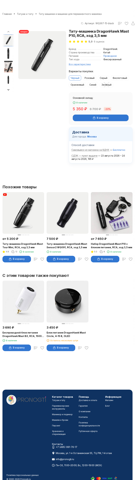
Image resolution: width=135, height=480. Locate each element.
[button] (8, 89)
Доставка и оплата (88, 400)
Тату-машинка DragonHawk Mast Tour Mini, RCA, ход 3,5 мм (22, 245)
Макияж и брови (60, 420)
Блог (107, 406)
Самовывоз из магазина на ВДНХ (90, 149)
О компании (84, 411)
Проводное (110, 55)
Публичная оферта (88, 431)
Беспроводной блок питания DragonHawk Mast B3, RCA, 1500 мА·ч (22, 334)
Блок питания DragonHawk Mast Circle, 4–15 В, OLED (66, 334)
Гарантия (83, 406)
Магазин (109, 400)
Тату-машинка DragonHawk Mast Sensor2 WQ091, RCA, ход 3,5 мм (67, 245)
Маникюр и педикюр (62, 414)
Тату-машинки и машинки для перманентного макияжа (70, 14)
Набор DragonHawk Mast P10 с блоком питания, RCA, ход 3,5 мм (111, 245)
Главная (7, 14)
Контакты (83, 417)
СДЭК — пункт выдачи (84, 155)
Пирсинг (56, 425)
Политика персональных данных (22, 475)
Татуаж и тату (25, 14)
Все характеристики (80, 64)
